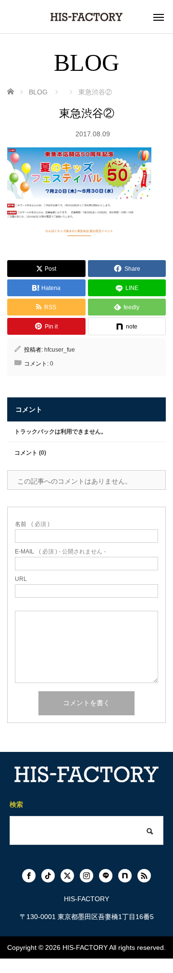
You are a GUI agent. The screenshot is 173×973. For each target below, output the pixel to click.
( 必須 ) (32, 524)
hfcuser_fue (59, 349)
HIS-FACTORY (85, 947)
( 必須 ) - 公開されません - (60, 551)
